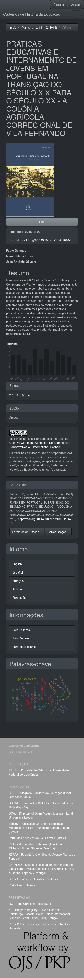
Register (58, 4)
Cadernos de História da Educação (31, 14)
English (17, 564)
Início (12, 27)
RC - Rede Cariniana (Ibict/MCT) (30, 903)
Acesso (76, 4)
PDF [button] (42, 222)
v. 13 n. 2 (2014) (46, 27)
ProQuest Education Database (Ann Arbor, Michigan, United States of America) (36, 846)
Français (18, 581)
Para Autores (20, 638)
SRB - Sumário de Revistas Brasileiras (33, 879)
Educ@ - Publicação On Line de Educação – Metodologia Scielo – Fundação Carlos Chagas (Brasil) (39, 827)
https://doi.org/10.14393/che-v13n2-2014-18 (44, 240)
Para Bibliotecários (24, 646)
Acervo (26, 27)
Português (19, 597)
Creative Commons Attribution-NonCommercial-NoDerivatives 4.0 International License (40, 445)
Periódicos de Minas (22, 885)
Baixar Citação (57, 532)
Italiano (17, 589)
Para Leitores (21, 630)
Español (17, 572)
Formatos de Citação (26, 532)
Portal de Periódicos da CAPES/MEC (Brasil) (37, 838)
